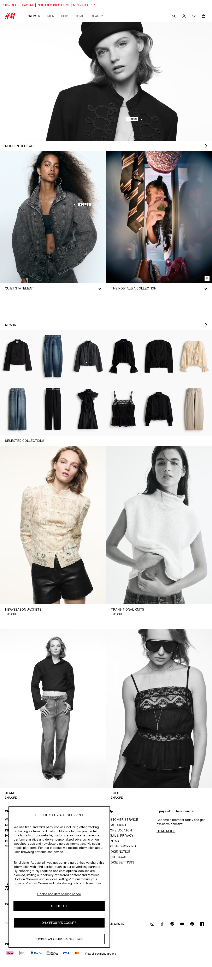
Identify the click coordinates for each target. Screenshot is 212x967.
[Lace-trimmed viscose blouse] (123, 356)
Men (50, 16)
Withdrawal (116, 857)
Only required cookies (59, 922)
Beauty (97, 16)
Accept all (59, 906)
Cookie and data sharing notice (59, 894)
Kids (64, 16)
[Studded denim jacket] (88, 356)
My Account (116, 825)
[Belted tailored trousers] (53, 409)
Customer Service (122, 819)
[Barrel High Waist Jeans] (194, 409)
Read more (166, 831)
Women (34, 16)
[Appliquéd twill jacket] (17, 356)
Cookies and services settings (59, 939)
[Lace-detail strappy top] (123, 409)
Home (79, 16)
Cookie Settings (120, 862)
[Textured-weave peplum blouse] (159, 356)
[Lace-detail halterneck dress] (88, 409)
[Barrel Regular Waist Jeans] (53, 356)
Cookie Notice (118, 851)
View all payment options (100, 953)
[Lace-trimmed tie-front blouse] (194, 356)
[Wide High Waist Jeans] (17, 409)
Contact (113, 841)
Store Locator (119, 830)
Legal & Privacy (119, 835)
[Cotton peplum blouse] (159, 409)
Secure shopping (121, 846)
